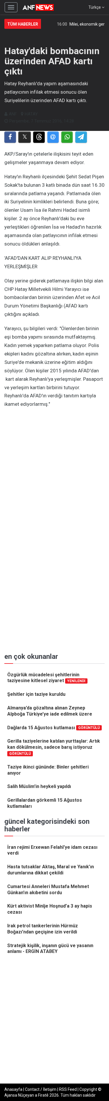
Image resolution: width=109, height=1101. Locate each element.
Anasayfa (13, 1089)
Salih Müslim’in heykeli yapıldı (39, 786)
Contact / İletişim (40, 1089)
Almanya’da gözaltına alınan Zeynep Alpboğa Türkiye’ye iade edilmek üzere (49, 711)
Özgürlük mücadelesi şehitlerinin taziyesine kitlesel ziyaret (46, 678)
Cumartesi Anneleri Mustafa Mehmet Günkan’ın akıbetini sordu (48, 889)
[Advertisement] (54, 468)
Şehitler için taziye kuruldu (36, 694)
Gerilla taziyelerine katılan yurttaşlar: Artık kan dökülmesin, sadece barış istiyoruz (53, 746)
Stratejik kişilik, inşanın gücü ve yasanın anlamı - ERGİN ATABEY (50, 948)
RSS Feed (68, 1089)
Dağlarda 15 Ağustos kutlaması (53, 727)
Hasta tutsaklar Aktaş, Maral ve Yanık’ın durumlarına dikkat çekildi (50, 870)
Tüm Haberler (22, 24)
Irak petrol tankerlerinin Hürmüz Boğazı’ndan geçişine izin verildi (42, 929)
